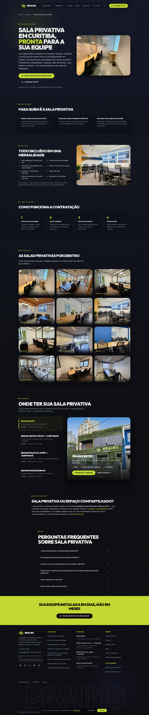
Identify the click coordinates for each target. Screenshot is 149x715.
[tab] (40, 423)
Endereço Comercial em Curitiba (58, 649)
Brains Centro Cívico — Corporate (89, 643)
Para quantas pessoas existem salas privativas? (60, 557)
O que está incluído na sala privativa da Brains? (59, 551)
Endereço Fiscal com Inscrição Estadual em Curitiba (58, 654)
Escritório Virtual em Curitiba (57, 640)
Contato (86, 5)
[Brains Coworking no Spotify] (39, 665)
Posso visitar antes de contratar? (54, 586)
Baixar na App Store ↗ (113, 672)
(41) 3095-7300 (24, 649)
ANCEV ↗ (45, 682)
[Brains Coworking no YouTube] (34, 665)
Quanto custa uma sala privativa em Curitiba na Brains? (63, 564)
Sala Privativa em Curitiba (56, 636)
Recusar (91, 710)
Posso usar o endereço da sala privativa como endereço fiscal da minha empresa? (69, 572)
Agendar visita (120, 5)
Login (97, 5)
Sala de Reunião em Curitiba (57, 663)
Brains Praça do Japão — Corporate (86, 653)
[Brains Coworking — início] (28, 6)
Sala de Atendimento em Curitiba (58, 668)
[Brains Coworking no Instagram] (20, 665)
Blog (77, 5)
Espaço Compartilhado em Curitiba (59, 659)
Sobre (70, 5)
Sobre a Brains (110, 636)
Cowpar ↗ (36, 682)
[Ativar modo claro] (104, 6)
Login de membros (112, 653)
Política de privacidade (113, 657)
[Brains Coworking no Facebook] (25, 665)
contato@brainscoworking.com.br (30, 652)
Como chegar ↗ (104, 473)
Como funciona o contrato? (52, 580)
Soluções (46, 5)
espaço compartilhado (98, 509)
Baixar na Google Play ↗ (114, 667)
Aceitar (102, 710)
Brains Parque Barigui (84, 663)
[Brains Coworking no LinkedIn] (30, 665)
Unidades (59, 5)
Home (21, 14)
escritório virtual (76, 514)
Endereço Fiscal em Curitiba (57, 644)
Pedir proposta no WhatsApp (37, 76)
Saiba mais (77, 710)
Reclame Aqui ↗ (24, 682)
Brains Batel (81, 636)
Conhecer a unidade (84, 473)
